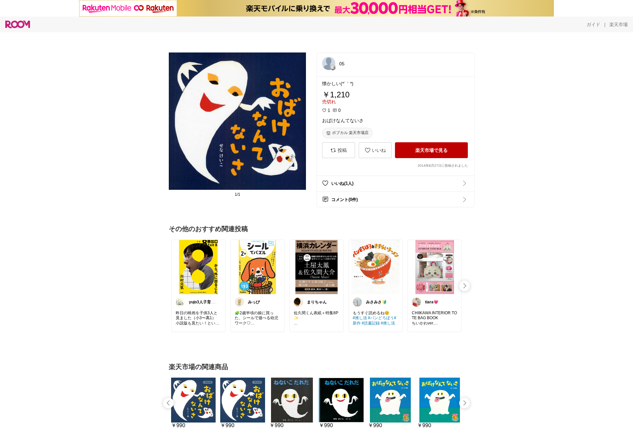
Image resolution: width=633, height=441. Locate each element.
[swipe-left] (168, 403)
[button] (328, 63)
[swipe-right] (464, 286)
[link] (198, 266)
